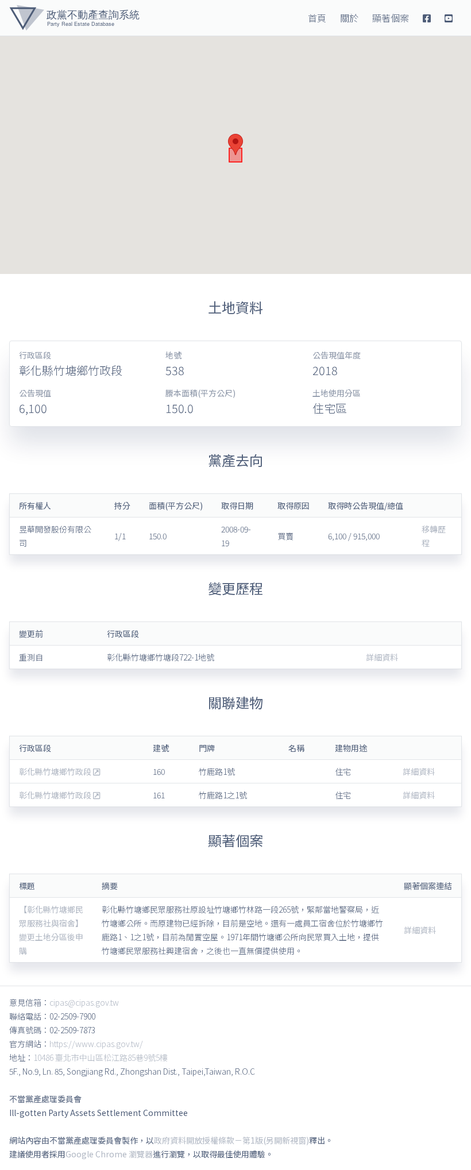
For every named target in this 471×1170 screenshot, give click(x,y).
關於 (349, 18)
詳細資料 (382, 657)
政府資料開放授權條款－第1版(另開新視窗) (231, 1140)
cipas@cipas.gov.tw (84, 1002)
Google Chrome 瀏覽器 (109, 1154)
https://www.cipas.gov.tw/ (96, 1043)
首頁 (317, 18)
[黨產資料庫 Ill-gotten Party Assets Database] (74, 18)
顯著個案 (390, 18)
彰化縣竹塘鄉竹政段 (56, 771)
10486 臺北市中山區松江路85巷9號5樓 (100, 1057)
